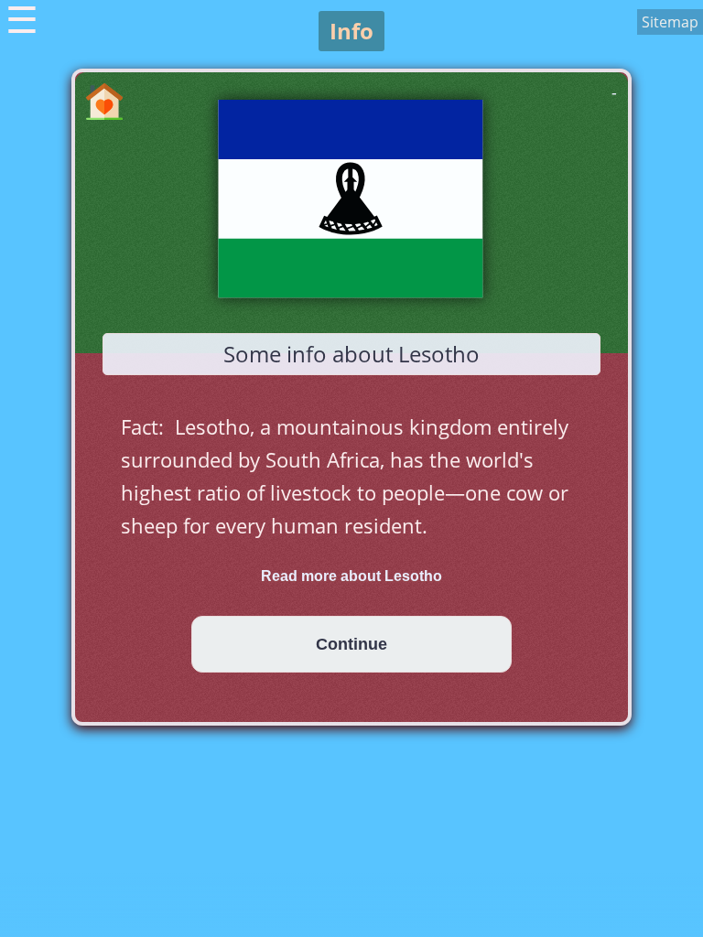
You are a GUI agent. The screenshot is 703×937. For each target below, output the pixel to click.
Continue (351, 644)
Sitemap (670, 22)
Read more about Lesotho (351, 576)
